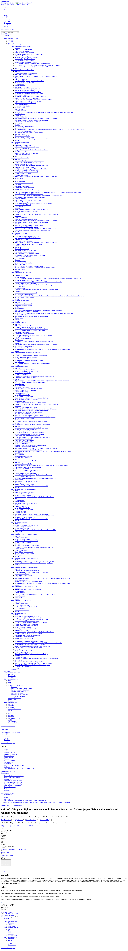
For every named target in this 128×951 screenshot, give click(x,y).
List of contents (9, 855)
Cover (2, 855)
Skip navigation (5, 17)
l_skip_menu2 (4, 729)
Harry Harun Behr (6, 820)
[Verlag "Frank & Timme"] (16, 3)
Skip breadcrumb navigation (8, 794)
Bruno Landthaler (31, 820)
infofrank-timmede (7, 912)
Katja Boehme (19, 820)
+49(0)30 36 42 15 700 (11, 913)
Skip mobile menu (6, 34)
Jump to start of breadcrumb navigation (11, 805)
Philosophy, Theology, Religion (17, 849)
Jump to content (5, 1)
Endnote (8, 852)
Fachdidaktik (4, 849)
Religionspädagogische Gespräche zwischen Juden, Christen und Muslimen (21, 826)
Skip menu (4, 15)
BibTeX (3, 852)
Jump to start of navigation (8, 29)
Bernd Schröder (44, 820)
